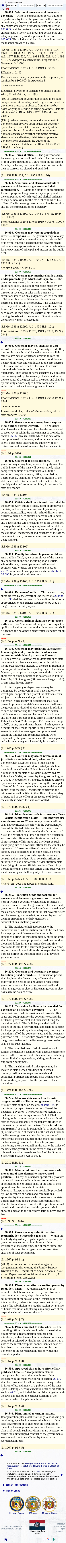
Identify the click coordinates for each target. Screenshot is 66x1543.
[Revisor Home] (5, 1540)
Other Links (13, 1490)
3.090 (37, 1471)
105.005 (6, 29)
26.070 (5, 571)
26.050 (14, 436)
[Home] (3, 5)
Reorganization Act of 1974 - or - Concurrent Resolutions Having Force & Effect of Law (33, 1466)
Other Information (17, 1485)
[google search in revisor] (48, 1539)
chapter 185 (48, 1104)
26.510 (57, 1378)
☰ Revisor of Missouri (12, 2)
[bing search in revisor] (54, 1540)
